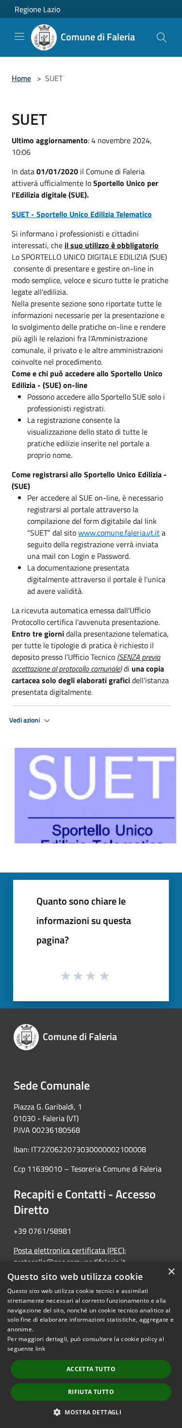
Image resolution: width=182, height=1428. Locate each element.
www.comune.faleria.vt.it (119, 532)
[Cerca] (161, 37)
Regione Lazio (37, 9)
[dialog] (91, 1344)
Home (21, 78)
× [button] (171, 1272)
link (40, 1348)
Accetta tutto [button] (91, 1369)
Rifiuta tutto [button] (91, 1392)
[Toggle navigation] (19, 36)
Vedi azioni (25, 720)
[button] (91, 1412)
